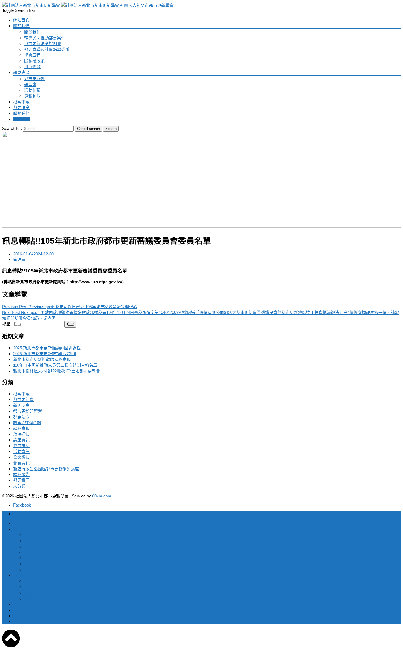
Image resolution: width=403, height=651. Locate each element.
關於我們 (21, 25)
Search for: (12, 128)
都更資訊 (21, 480)
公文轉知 (21, 457)
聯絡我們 (21, 113)
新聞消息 (21, 405)
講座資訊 (21, 440)
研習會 (30, 84)
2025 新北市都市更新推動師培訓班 (44, 353)
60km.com (101, 496)
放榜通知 (21, 434)
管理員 (19, 259)
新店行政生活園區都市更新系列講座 (46, 468)
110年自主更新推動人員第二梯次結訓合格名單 (55, 365)
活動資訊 (21, 451)
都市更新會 (34, 78)
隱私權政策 (34, 61)
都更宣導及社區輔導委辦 (46, 49)
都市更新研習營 (27, 411)
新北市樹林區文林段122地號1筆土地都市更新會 (56, 371)
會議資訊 (21, 463)
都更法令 (21, 107)
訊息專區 (21, 72)
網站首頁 (21, 20)
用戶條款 (32, 66)
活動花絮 (32, 90)
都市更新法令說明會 (42, 43)
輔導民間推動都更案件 (44, 37)
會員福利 (21, 445)
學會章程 (32, 55)
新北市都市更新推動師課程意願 (42, 359)
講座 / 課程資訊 (27, 422)
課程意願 (21, 428)
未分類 (19, 486)
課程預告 (21, 474)
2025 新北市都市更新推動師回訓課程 (47, 348)
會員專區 (21, 119)
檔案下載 (21, 101)
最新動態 (32, 96)
